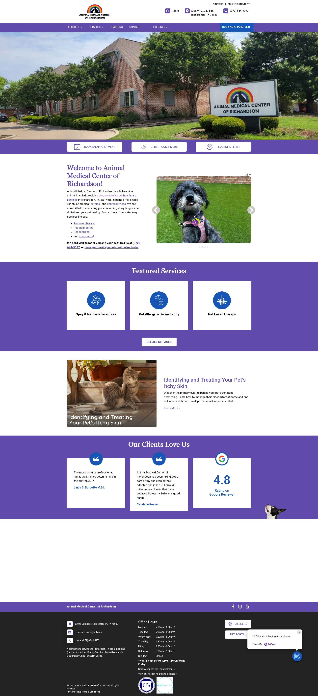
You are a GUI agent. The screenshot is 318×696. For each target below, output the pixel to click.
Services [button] (95, 27)
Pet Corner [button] (158, 27)
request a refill (228, 146)
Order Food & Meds (164, 146)
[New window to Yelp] (247, 607)
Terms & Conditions (90, 692)
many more (86, 236)
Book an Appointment (236, 26)
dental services (116, 204)
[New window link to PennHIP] (166, 685)
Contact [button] (135, 27)
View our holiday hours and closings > (157, 674)
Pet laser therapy (84, 223)
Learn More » (172, 408)
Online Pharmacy (239, 4)
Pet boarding (82, 231)
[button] (297, 656)
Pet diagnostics (83, 227)
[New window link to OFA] (147, 685)
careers (241, 624)
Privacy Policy (73, 692)
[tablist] (204, 247)
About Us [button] (74, 27)
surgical (96, 204)
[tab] (200, 247)
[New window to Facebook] (233, 607)
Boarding (116, 27)
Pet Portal (238, 634)
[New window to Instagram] (240, 607)
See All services (159, 342)
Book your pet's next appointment (155, 669)
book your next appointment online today (111, 247)
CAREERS (218, 4)
